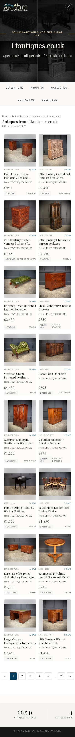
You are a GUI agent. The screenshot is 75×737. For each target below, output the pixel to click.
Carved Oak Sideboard (52, 374)
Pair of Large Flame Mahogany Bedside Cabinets (16, 177)
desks (33, 658)
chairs (67, 527)
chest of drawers (26, 259)
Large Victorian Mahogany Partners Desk (20, 641)
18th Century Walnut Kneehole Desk (52, 641)
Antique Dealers (20, 116)
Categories (59, 87)
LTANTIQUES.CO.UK (21, 182)
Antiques (56, 116)
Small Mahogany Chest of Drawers (55, 307)
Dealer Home (14, 87)
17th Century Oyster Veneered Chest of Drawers (17, 243)
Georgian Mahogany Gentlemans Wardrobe (18, 441)
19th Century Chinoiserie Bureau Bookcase (55, 241)
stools (32, 327)
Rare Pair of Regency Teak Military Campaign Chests (19, 577)
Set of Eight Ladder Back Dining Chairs (54, 509)
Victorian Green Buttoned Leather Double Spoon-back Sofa (19, 377)
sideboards (65, 393)
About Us (37, 87)
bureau (67, 259)
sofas (33, 393)
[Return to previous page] (68, 6)
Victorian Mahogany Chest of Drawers (51, 441)
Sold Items (49, 99)
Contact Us (26, 99)
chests (32, 592)
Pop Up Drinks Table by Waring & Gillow (19, 509)
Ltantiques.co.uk (40, 116)
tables (32, 527)
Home (5, 116)
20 (61, 676)
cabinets (31, 193)
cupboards (65, 193)
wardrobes (30, 461)
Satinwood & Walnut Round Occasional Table (54, 575)
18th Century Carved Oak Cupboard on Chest (55, 176)
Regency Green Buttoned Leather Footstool (20, 307)
